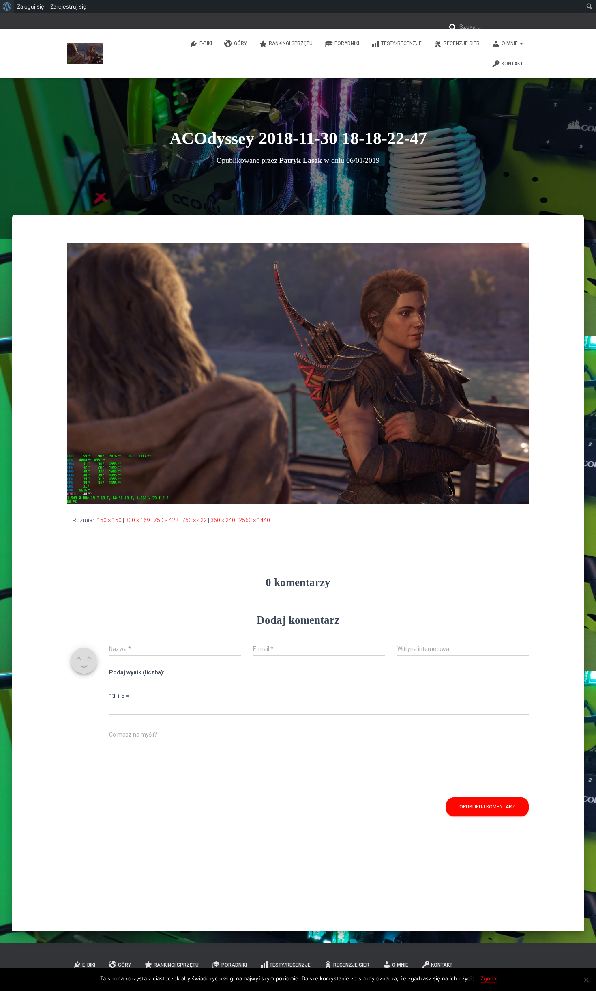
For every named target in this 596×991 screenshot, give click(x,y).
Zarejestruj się (68, 6)
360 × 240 (222, 520)
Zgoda (488, 978)
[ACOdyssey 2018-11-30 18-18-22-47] (298, 373)
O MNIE (510, 43)
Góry (240, 43)
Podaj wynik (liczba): (137, 672)
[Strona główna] (85, 53)
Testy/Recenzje (401, 43)
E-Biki (205, 43)
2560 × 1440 (254, 520)
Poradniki (346, 43)
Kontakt (512, 64)
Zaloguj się (30, 6)
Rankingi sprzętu (291, 43)
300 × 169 (137, 520)
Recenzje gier (462, 43)
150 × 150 (109, 520)
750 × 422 (166, 520)
